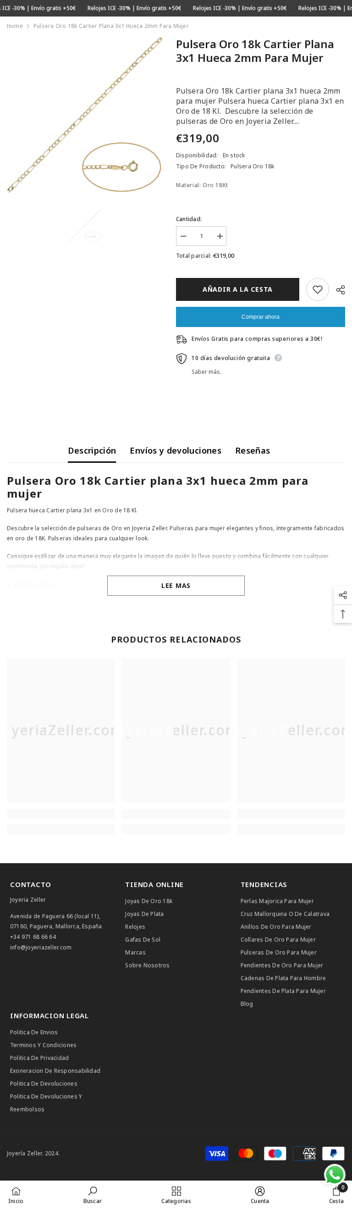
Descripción (92, 450)
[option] (84, 115)
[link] (61, 814)
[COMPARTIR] (337, 290)
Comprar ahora (261, 317)
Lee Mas (176, 585)
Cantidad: (189, 219)
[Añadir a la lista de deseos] (317, 289)
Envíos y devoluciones (175, 450)
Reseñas (252, 450)
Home (15, 26)
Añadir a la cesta (238, 289)
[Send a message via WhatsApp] (334, 1174)
